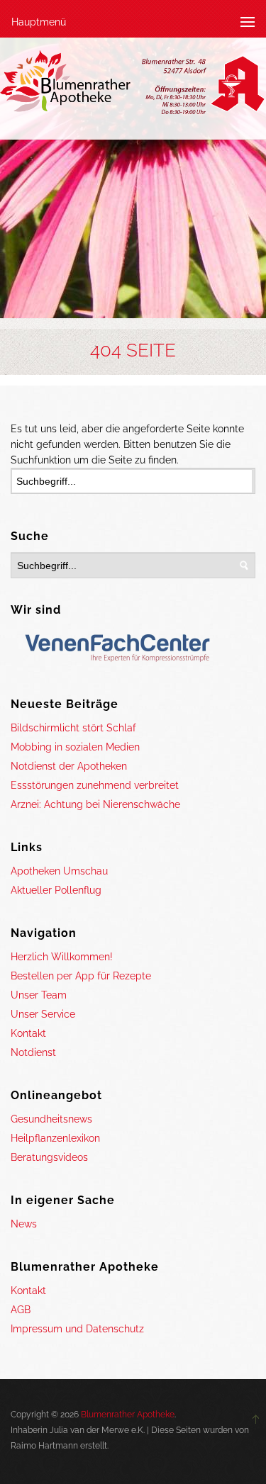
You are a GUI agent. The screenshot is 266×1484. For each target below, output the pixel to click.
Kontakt (28, 1033)
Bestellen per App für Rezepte (81, 976)
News (24, 1224)
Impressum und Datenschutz (77, 1328)
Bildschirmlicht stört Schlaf (73, 727)
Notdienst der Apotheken (69, 766)
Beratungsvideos (49, 1157)
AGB (21, 1309)
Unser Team (39, 995)
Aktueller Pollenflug (56, 890)
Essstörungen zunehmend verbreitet (95, 785)
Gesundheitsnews (51, 1119)
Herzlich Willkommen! (62, 956)
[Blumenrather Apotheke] (133, 85)
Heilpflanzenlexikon (55, 1138)
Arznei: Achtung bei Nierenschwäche (95, 804)
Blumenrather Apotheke (127, 1415)
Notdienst (33, 1052)
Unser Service (43, 1014)
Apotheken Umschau (59, 871)
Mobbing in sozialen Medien (75, 747)
